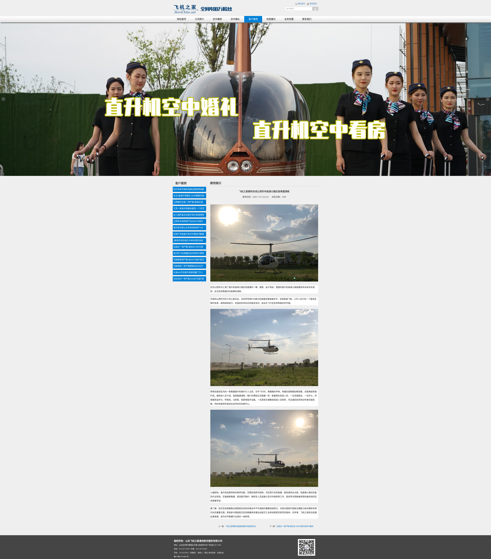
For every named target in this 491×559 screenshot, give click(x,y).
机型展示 (271, 19)
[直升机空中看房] (245, 99)
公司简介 (199, 19)
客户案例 (253, 19)
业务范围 (289, 19)
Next (488, 99)
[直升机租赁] (315, 9)
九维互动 (220, 553)
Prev (3, 99)
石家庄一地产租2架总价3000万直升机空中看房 (295, 526)
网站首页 (301, 4)
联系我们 (313, 4)
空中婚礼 (235, 19)
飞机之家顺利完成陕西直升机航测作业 (240, 526)
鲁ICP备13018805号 (181, 556)
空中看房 (217, 19)
